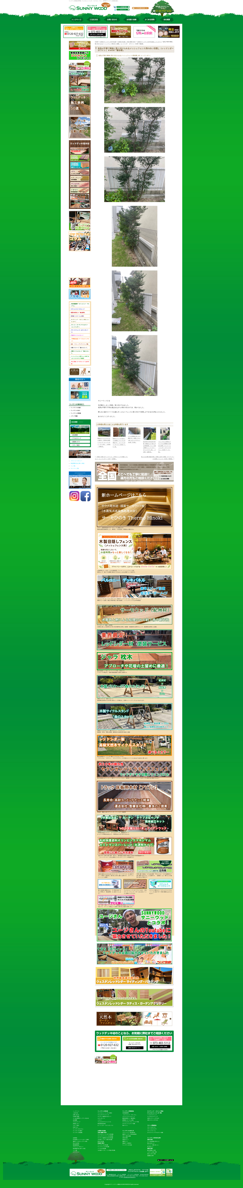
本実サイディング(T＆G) (153, 1118)
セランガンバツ (101, 1118)
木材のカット (125, 1139)
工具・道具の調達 (126, 1136)
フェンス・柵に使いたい (153, 1145)
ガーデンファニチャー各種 (128, 1123)
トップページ (76, 1111)
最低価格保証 (76, 1145)
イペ (110, 1116)
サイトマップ (76, 1152)
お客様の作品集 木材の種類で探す (127, 41)
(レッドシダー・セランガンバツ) (105, 1125)
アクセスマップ (76, 1121)
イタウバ (100, 1120)
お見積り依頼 (76, 1116)
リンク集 (73, 466)
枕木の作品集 (101, 1141)
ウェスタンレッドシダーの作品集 (105, 1134)
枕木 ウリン (125, 1125)
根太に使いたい (151, 1143)
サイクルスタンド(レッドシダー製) (130, 1121)
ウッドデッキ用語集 (76, 413)
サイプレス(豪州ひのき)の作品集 (105, 1137)
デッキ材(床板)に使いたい (153, 1141)
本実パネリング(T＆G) (152, 1120)
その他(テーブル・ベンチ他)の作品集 (106, 1150)
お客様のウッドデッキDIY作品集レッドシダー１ (149, 41)
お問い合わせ (76, 1114)
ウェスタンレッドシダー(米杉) (105, 1112)
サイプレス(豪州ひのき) (103, 1116)
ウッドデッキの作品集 (103, 1145)
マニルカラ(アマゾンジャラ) (104, 1121)
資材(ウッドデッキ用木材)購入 (129, 1134)
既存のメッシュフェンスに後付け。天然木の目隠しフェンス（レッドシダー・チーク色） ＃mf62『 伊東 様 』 (104, 442)
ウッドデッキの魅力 (76, 407)
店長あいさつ (76, 1123)
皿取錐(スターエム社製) (128, 1120)
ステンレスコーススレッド (128, 1116)
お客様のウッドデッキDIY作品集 (108, 41)
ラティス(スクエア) (151, 1128)
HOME (96, 41)
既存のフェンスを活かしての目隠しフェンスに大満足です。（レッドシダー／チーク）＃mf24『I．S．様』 (119, 442)
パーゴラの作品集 (102, 1148)
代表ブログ (75, 1127)
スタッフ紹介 (76, 1125)
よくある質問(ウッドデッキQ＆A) (81, 1118)
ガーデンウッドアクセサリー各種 (155, 1132)
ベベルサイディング (152, 1114)
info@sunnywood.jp (129, 1177)
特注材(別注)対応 (102, 1123)
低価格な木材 (150, 1155)
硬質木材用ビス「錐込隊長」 (129, 1118)
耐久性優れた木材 (151, 1150)
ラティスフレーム (151, 1130)
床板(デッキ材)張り (127, 1143)
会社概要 (75, 1120)
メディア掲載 (74, 416)
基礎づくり (125, 1141)
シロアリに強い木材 (152, 1152)
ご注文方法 (75, 1112)
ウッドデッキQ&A (75, 410)
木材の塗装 (125, 1137)
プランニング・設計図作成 (128, 1132)
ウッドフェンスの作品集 (103, 1146)
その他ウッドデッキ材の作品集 (105, 1139)
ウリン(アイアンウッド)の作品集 (105, 1136)
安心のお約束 (76, 1143)
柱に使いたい (150, 1146)
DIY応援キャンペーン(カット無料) (81, 1139)
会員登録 (75, 1137)
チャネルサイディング (152, 1116)
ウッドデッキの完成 (127, 1145)
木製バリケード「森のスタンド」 (79, 347)
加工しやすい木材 (151, 1153)
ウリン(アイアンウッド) (103, 1114)
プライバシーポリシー (76, 460)
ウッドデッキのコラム (78, 1128)
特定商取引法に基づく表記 (77, 463)
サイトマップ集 (75, 468)
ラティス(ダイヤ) (151, 1127)
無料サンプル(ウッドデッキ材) (80, 1141)
